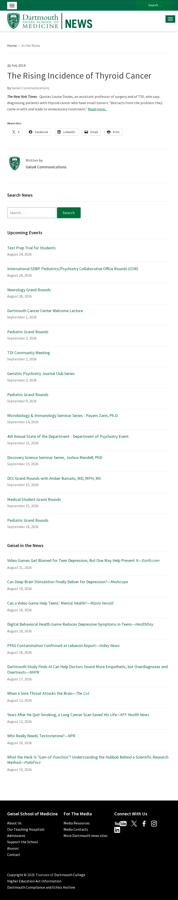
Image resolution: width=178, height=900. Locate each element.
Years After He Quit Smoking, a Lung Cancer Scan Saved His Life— (78, 714)
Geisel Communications (30, 88)
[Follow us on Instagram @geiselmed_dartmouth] (155, 823)
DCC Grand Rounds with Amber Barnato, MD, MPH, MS (54, 478)
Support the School (22, 841)
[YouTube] (122, 823)
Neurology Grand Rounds (29, 289)
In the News (30, 45)
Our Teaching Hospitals (25, 829)
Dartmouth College (69, 874)
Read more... (97, 109)
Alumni (13, 848)
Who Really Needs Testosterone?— (41, 735)
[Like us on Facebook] (145, 823)
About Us (14, 823)
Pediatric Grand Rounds (27, 331)
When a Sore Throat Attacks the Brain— (48, 693)
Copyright (15, 874)
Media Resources (77, 823)
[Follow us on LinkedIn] (119, 829)
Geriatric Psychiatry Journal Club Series (41, 373)
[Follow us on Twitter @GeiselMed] (136, 823)
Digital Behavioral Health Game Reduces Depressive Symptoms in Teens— (80, 624)
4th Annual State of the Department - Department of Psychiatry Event (68, 436)
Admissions (16, 835)
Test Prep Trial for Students (31, 247)
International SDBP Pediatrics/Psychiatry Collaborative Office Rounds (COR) (72, 268)
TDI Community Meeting (28, 352)
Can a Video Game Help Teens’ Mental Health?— (60, 603)
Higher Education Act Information (34, 881)
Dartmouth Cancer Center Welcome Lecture (45, 310)
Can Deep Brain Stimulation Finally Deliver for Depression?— (67, 581)
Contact (13, 854)
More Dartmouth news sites (86, 835)
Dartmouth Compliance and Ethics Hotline (41, 887)
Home (12, 45)
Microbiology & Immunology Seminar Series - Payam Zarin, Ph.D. (62, 415)
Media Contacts (76, 829)
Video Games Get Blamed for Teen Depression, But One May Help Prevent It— (83, 560)
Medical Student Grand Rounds (34, 499)
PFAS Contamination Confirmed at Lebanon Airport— (63, 645)
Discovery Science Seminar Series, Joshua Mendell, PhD (54, 457)
